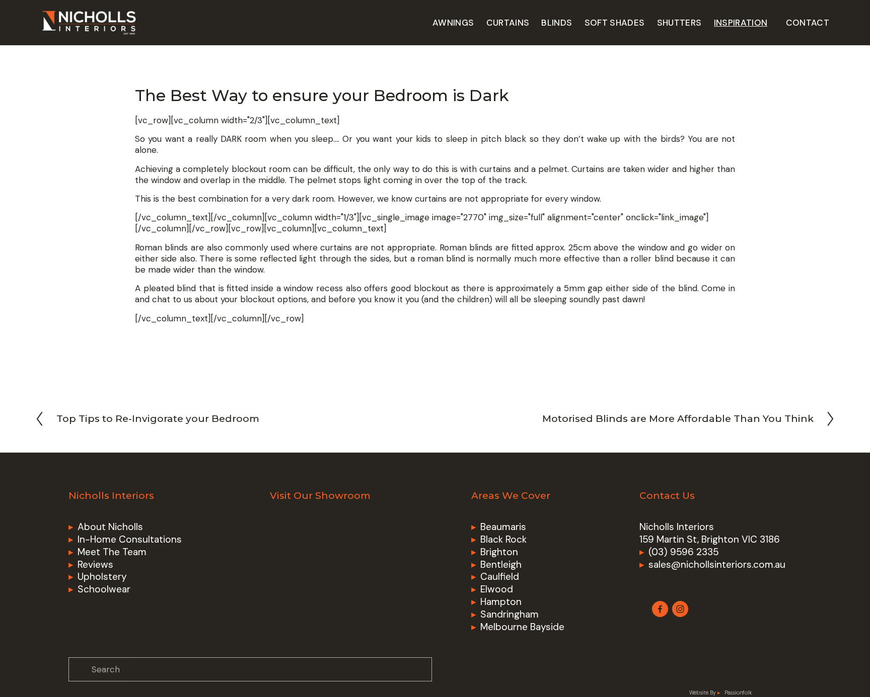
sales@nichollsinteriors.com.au (716, 565)
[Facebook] (660, 609)
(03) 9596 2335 (683, 552)
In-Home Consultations (130, 540)
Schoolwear (104, 589)
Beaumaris (503, 527)
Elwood (496, 589)
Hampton (501, 602)
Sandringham (509, 614)
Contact (807, 22)
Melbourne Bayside (522, 627)
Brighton (499, 552)
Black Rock (503, 540)
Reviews (95, 565)
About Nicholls (110, 527)
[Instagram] (680, 609)
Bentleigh (501, 565)
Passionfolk (738, 693)
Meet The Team (112, 552)
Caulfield (499, 577)
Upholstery (102, 577)
